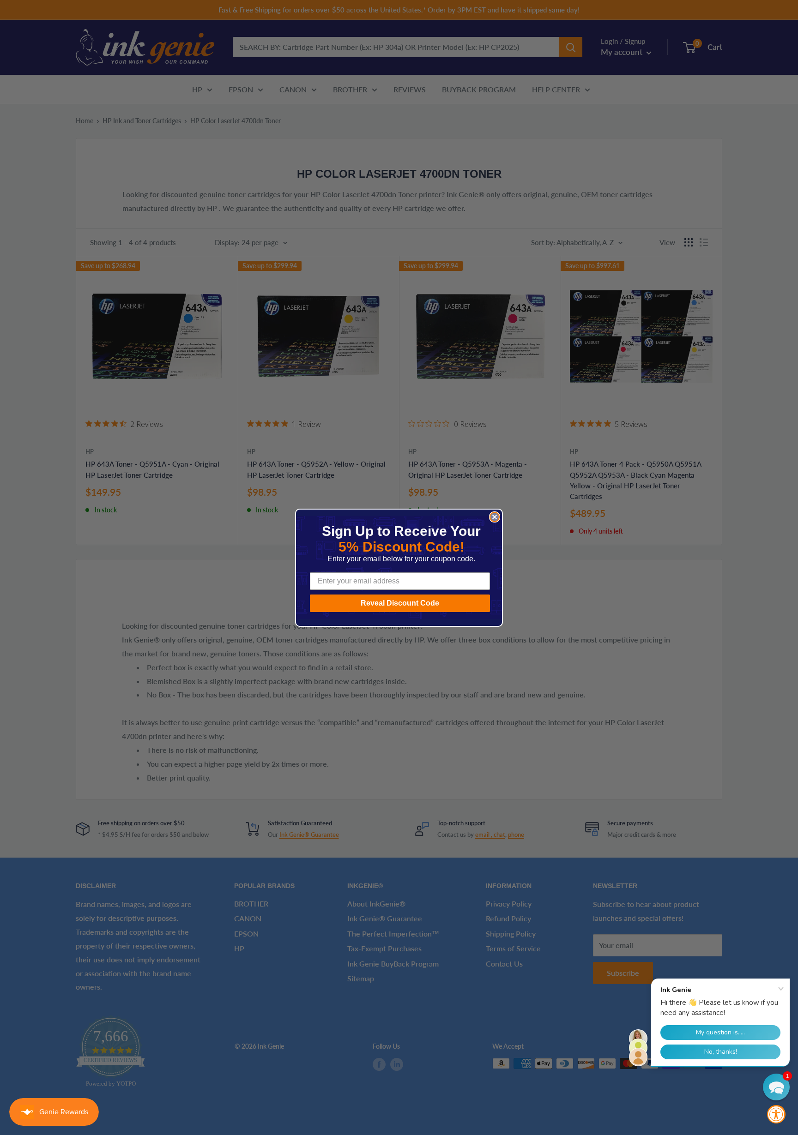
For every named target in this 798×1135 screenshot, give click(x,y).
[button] (776, 1087)
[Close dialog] (494, 517)
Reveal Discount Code (400, 603)
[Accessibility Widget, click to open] (776, 1114)
